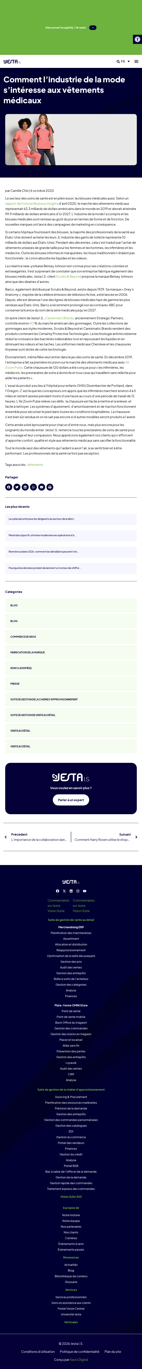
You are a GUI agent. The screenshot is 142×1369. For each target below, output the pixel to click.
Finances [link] (71, 996)
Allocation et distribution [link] (71, 944)
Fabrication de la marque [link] (27, 652)
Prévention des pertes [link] (71, 1051)
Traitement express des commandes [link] (71, 1189)
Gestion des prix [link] (71, 961)
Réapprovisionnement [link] (71, 950)
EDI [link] (71, 1131)
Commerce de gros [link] (23, 636)
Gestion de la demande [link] (71, 1177)
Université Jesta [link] (71, 1314)
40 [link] (32, 323)
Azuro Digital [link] (79, 1360)
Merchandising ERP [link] (71, 927)
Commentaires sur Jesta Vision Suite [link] (58, 905)
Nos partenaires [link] (71, 1226)
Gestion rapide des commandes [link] (71, 1183)
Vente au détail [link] (20, 730)
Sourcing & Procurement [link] (71, 1097)
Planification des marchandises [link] (71, 933)
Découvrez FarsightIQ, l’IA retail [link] (66, 27)
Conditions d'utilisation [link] (38, 1352)
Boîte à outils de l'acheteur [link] (71, 979)
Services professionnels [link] (71, 1297)
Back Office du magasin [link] (71, 1022)
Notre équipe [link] (71, 1221)
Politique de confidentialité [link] (79, 1352)
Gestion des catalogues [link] (71, 1125)
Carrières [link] (71, 1238)
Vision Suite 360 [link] (71, 1196)
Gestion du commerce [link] (71, 1137)
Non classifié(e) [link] (21, 668)
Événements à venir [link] (71, 1244)
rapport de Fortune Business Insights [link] (31, 203)
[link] (137, 39)
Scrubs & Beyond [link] (68, 276)
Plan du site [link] (113, 1352)
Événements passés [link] (71, 1249)
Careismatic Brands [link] (59, 318)
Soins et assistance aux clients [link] (71, 1303)
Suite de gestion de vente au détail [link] (32, 715)
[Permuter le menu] (136, 61)
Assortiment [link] (71, 938)
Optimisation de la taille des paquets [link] (71, 956)
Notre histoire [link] (71, 1215)
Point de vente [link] (71, 1011)
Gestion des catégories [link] (71, 984)
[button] (118, 61)
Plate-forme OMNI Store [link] (71, 1005)
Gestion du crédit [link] (71, 1154)
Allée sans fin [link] (71, 1045)
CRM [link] (71, 1074)
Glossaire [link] (71, 1282)
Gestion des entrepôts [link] (71, 973)
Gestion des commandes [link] (71, 1028)
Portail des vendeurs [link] (71, 1143)
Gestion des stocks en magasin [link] (71, 1034)
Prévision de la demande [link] (71, 1108)
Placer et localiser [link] (71, 1040)
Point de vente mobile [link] (71, 1017)
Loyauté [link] (71, 1063)
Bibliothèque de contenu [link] (71, 1276)
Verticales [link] (71, 1322)
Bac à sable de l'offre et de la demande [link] (71, 1171)
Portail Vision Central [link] (71, 1308)
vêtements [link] (35, 465)
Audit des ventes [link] (71, 967)
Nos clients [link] (71, 1232)
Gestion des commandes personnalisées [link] (71, 1120)
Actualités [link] (71, 1264)
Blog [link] (13, 605)
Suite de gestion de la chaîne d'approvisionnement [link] (44, 699)
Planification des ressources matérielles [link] (71, 1102)
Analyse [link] (71, 990)
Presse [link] (14, 683)
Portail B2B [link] (71, 1166)
